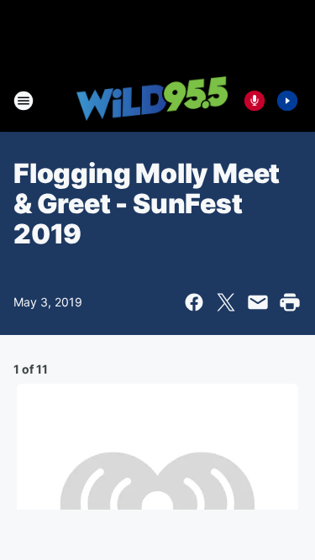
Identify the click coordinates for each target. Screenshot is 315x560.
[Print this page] (290, 302)
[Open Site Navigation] (23, 101)
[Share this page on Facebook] (194, 302)
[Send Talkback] (254, 101)
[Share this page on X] (226, 302)
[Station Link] (152, 99)
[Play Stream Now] (287, 101)
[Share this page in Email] (258, 302)
